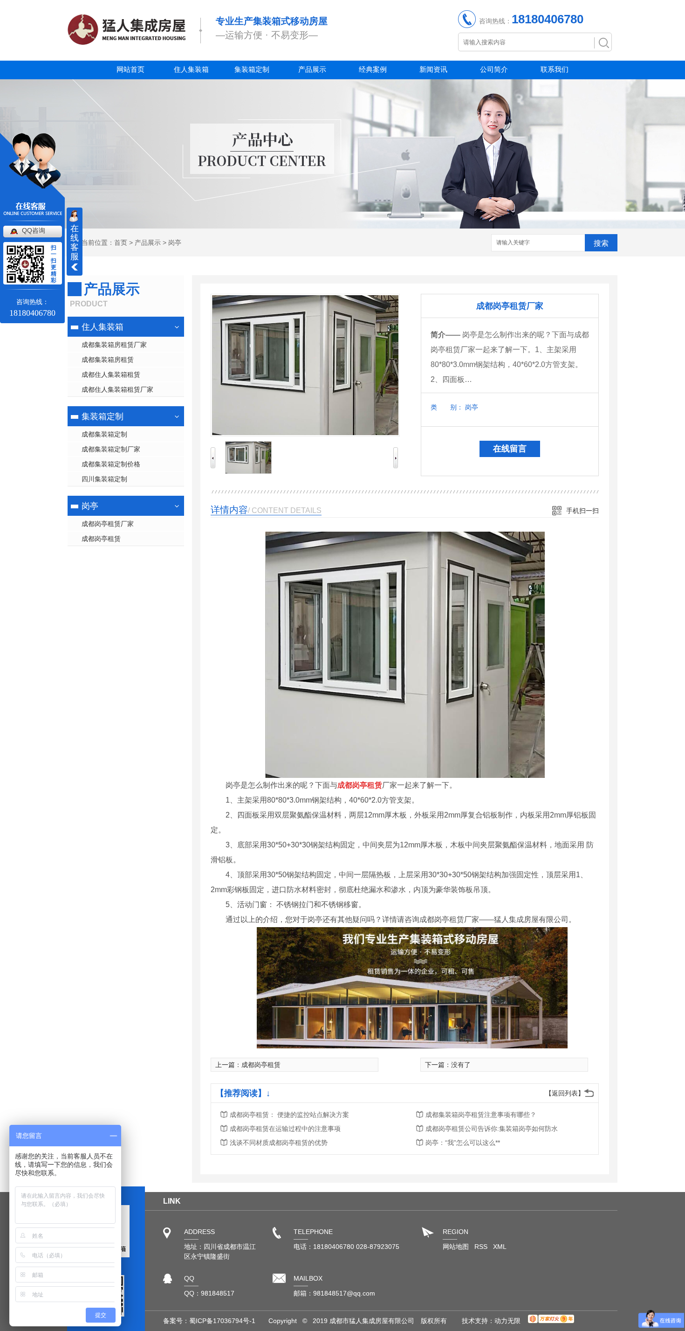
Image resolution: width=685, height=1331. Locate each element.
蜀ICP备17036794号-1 (222, 1320)
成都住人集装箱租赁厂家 (117, 389)
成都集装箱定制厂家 (111, 449)
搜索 (601, 243)
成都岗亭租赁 (101, 538)
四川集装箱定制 (104, 479)
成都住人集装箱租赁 (111, 374)
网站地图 (456, 1246)
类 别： (447, 407)
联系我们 (555, 69)
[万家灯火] (551, 1320)
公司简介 (494, 69)
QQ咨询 (33, 230)
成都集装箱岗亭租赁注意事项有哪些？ (480, 1114)
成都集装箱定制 (104, 434)
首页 (120, 242)
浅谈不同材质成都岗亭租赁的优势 (279, 1142)
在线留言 (510, 448)
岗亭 (174, 242)
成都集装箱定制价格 (111, 464)
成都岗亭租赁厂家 (108, 523)
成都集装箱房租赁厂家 (114, 344)
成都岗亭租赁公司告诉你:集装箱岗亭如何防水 (491, 1128)
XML (500, 1246)
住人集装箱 (191, 69)
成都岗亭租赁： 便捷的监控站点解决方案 (289, 1114)
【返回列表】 (564, 1093)
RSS (481, 1246)
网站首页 (130, 69)
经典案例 (373, 69)
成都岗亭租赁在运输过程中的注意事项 (285, 1128)
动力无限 (507, 1320)
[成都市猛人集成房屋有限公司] (126, 40)
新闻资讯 (433, 69)
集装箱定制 (251, 69)
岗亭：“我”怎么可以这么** (462, 1142)
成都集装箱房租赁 (108, 359)
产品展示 (312, 69)
